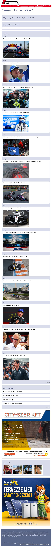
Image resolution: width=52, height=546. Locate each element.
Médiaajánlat (28, 544)
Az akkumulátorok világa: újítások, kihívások (12, 403)
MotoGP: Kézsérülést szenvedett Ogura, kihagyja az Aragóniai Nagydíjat (19, 87)
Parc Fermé (6, 34)
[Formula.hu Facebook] (37, 6)
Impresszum (21, 544)
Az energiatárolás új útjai (8, 399)
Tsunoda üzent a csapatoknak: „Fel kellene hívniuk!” (14, 63)
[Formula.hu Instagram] (43, 6)
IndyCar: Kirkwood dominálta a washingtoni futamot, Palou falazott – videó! (19, 232)
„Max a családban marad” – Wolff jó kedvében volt (14, 355)
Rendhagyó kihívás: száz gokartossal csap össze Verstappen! (16, 38)
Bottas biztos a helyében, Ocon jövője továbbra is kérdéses (16, 208)
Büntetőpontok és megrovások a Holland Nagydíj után (15, 256)
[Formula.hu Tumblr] (41, 6)
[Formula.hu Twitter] (39, 6)
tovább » (48, 382)
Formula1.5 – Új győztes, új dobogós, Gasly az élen (14, 182)
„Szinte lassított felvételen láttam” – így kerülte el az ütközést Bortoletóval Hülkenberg (22, 161)
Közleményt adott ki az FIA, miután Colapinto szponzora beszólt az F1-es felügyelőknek (22, 137)
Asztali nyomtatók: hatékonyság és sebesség (13, 391)
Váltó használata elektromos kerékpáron (12, 395)
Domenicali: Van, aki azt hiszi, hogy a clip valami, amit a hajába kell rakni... (19, 329)
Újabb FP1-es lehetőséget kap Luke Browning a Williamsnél (16, 112)
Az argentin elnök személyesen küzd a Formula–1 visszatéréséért (17, 280)
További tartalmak (8, 388)
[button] (49, 5)
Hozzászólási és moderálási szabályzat (40, 544)
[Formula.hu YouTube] (45, 6)
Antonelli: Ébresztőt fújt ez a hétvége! (11, 305)
